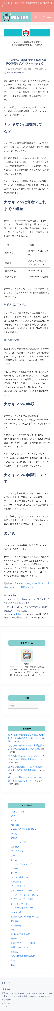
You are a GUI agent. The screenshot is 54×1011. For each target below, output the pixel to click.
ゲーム (14, 855)
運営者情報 (6, 999)
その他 (14, 833)
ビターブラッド (18, 886)
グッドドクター (18, 851)
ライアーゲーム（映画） (22, 899)
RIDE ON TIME (17, 811)
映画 (13, 929)
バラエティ (16, 881)
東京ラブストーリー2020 (23, 942)
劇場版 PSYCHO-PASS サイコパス (27, 916)
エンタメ (15, 846)
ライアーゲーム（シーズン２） (26, 894)
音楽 (13, 960)
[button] (36, 17)
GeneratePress (44, 996)
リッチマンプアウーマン (22, 907)
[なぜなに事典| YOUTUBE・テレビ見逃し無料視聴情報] (16, 17)
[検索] (52, 505)
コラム (14, 859)
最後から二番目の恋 (20, 934)
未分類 (14, 938)
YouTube (11, 595)
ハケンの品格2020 (20, 877)
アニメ (14, 837)
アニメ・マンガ (18, 842)
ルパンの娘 (16, 912)
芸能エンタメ (17, 951)
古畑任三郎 (16, 925)
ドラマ (14, 872)
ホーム (7, 614)
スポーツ (15, 868)
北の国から (16, 921)
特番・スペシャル (19, 947)
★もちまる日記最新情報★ (23, 829)
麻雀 (13, 964)
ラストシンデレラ (19, 903)
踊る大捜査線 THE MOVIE (23, 956)
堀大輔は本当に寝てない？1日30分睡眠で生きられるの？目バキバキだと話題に (26, 738)
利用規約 (6, 989)
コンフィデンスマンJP (21, 864)
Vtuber (14, 820)
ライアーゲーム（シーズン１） (26, 890)
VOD (13, 816)
